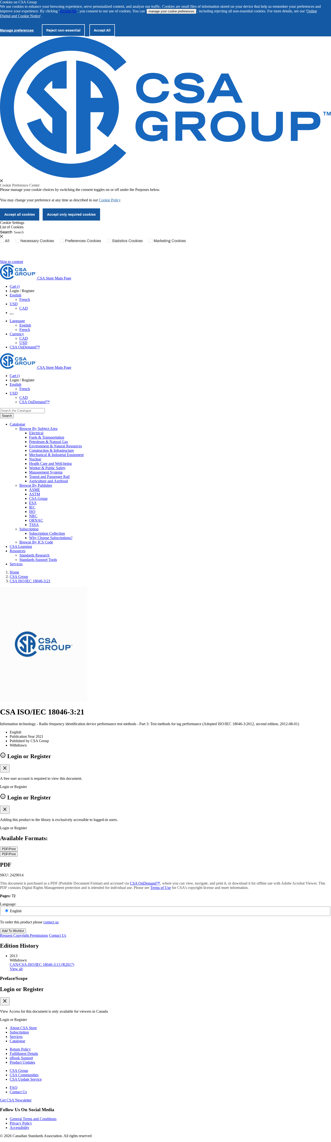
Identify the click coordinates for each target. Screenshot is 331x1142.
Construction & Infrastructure (51, 450)
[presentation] (1, 180)
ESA (33, 503)
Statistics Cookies (127, 241)
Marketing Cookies (170, 241)
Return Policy (20, 1049)
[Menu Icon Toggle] (12, 314)
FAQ (13, 1087)
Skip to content (11, 262)
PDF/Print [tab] (9, 849)
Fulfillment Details (24, 1054)
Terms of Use (160, 888)
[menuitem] (180, 433)
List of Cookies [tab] (12, 227)
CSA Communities (24, 1075)
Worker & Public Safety (47, 468)
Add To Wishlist (13, 931)
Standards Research (34, 555)
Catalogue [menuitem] (17, 424)
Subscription (19, 1032)
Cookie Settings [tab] (12, 223)
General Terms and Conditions (33, 1119)
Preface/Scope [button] (13, 978)
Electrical (36, 433)
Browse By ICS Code (36, 542)
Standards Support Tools (38, 560)
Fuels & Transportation (46, 437)
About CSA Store (23, 1028)
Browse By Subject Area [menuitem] (38, 429)
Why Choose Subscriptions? (50, 538)
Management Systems (46, 472)
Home (14, 572)
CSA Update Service (26, 1079)
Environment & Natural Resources (55, 446)
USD (14, 304)
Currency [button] (17, 334)
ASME (34, 490)
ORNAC (36, 520)
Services (16, 1037)
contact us (51, 922)
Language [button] (17, 321)
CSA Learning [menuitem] (21, 546)
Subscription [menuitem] (29, 529)
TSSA (34, 525)
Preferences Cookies (83, 241)
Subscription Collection (47, 533)
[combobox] (22, 410)
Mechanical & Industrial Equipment (56, 455)
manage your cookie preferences (171, 11)
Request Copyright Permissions (24, 935)
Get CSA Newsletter (16, 1100)
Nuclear (35, 459)
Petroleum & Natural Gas (48, 442)
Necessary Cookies (37, 241)
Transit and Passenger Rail (49, 477)
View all (16, 969)
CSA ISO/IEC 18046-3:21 (30, 581)
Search (6, 231)
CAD (23, 308)
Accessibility (19, 1128)
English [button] (15, 295)
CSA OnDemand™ (25, 347)
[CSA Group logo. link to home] (165, 176)
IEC (32, 507)
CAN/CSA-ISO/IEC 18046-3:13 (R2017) (42, 964)
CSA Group (38, 498)
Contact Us (57, 935)
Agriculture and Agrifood (48, 481)
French (24, 299)
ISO (32, 511)
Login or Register (22, 989)
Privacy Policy (21, 1123)
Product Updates (22, 1062)
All (7, 241)
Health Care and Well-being (50, 463)
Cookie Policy (110, 200)
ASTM (34, 494)
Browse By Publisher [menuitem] (35, 485)
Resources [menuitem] (17, 551)
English (25, 325)
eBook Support (21, 1058)
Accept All (68, 11)
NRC (33, 516)
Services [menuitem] (16, 564)
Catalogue (17, 1041)
